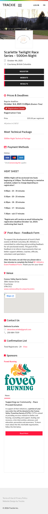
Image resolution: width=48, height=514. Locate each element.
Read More (24, 433)
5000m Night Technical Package (17, 138)
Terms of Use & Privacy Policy (15, 498)
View (25, 346)
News (7, 395)
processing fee (15, 163)
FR (44, 5)
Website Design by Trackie (13, 501)
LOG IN (36, 5)
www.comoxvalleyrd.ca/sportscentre (19, 289)
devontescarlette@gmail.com (19, 329)
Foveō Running (10, 361)
